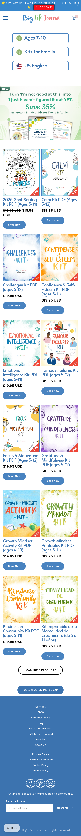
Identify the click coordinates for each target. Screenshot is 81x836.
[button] (77, 5)
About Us (40, 745)
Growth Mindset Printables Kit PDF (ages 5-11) (57, 546)
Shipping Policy (40, 717)
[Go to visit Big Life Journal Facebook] (30, 783)
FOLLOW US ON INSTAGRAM (41, 689)
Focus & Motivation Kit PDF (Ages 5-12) (20, 458)
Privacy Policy (40, 754)
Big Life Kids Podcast (40, 734)
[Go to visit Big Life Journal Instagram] (50, 783)
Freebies (40, 739)
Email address (16, 801)
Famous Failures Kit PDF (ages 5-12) (59, 372)
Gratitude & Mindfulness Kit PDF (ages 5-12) (55, 460)
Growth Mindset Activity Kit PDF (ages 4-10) (17, 546)
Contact (40, 706)
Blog (40, 723)
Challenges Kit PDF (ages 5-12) (20, 287)
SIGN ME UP (65, 808)
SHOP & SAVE (44, 7)
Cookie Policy (41, 765)
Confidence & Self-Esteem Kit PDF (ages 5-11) (58, 290)
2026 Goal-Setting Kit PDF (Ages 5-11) (20, 202)
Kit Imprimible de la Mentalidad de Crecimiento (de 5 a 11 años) (59, 634)
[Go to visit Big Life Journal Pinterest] (40, 783)
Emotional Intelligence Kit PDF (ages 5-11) (20, 375)
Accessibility (40, 770)
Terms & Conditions (40, 759)
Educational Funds (40, 728)
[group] (21, 189)
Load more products (40, 670)
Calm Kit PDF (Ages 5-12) (59, 202)
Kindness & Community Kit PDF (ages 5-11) (21, 631)
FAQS (40, 712)
